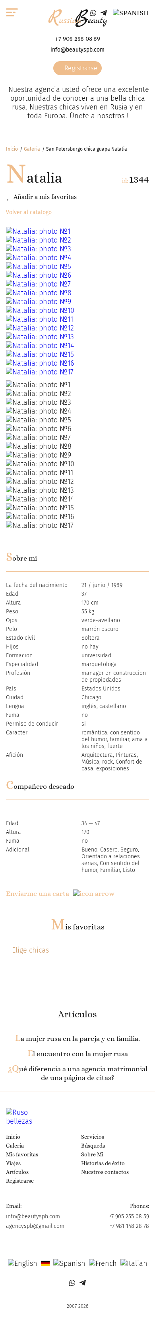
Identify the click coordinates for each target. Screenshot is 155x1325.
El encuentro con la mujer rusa (77, 1054)
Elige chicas (30, 950)
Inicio (12, 149)
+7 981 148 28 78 (129, 1226)
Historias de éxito (103, 1163)
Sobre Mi (92, 1154)
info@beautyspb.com (77, 49)
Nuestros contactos (105, 1172)
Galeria (32, 149)
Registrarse (79, 68)
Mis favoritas (78, 926)
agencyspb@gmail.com (35, 1226)
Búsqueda (93, 1145)
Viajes (13, 1163)
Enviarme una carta (37, 893)
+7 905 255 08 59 (77, 38)
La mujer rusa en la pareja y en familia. (77, 1038)
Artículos (17, 1172)
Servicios (92, 1137)
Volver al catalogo (29, 212)
